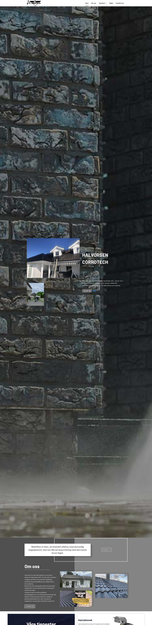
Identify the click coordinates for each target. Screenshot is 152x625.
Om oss (93, 3)
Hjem (87, 3)
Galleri (111, 3)
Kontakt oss (120, 3)
